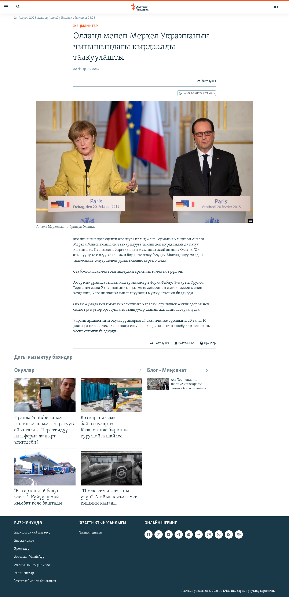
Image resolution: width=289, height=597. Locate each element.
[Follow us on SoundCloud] (199, 534)
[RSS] (229, 534)
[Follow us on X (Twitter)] (158, 534)
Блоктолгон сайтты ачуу (32, 532)
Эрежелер (21, 548)
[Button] (206, 81)
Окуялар (24, 370)
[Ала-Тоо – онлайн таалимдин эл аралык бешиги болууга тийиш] (158, 384)
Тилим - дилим (90, 532)
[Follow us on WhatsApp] (219, 534)
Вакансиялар (24, 573)
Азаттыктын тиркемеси (32, 565)
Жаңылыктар (85, 26)
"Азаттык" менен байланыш (35, 581)
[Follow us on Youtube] (169, 534)
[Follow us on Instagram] (209, 534)
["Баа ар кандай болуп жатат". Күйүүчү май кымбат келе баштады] (45, 468)
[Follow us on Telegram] (179, 534)
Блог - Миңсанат (167, 370)
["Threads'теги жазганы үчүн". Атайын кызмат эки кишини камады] (111, 468)
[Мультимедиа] (276, 7)
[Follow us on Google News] (189, 534)
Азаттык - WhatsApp (29, 557)
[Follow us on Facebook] (148, 534)
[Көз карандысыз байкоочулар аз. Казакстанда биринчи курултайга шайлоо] (111, 395)
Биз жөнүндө (24, 540)
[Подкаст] (239, 534)
